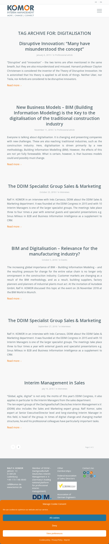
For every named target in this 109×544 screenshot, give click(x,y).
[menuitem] (96, 2)
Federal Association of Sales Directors (66, 477)
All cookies (55, 518)
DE (96, 2)
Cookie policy (44, 540)
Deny (54, 525)
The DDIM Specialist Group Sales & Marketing (54, 186)
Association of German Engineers (66, 496)
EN (101, 2)
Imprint (67, 540)
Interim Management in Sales (54, 383)
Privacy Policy (57, 540)
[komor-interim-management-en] (20, 10)
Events (64, 259)
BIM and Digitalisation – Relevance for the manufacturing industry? (54, 251)
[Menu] (98, 10)
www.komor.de (14, 487)
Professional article (64, 55)
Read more (13, 85)
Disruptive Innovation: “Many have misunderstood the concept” (54, 46)
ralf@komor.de (14, 484)
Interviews (64, 192)
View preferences (54, 533)
